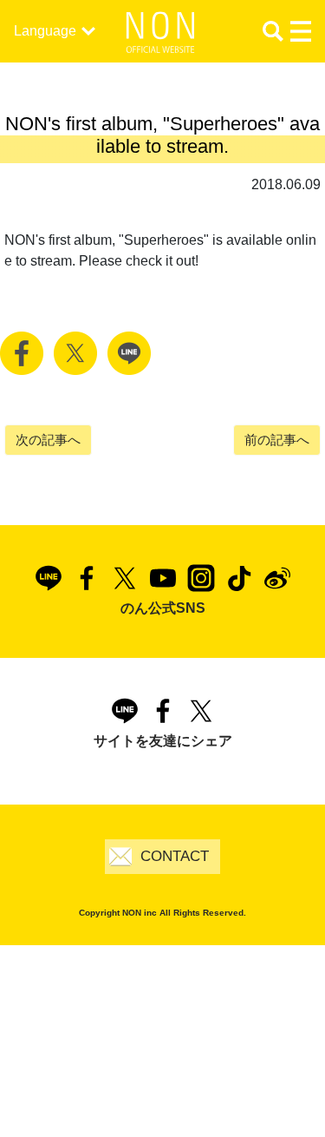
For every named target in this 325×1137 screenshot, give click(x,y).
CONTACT (174, 856)
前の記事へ (276, 439)
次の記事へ (48, 439)
